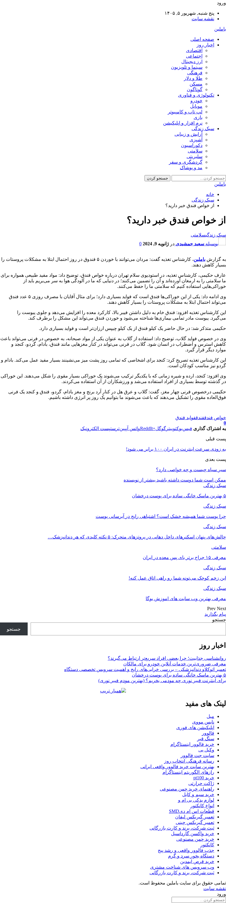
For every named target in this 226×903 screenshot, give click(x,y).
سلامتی (195, 150)
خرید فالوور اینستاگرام (192, 744)
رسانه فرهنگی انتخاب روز (189, 760)
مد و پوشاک (191, 167)
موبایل (196, 106)
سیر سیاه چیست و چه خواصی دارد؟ (191, 469)
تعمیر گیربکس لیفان (194, 816)
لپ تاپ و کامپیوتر (185, 111)
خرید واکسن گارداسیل (192, 833)
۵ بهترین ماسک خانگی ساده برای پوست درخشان (179, 674)
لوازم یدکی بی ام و (196, 800)
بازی (198, 117)
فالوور (208, 733)
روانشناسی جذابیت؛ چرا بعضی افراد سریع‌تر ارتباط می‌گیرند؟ (167, 658)
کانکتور (207, 844)
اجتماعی (194, 55)
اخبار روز (205, 44)
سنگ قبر (205, 738)
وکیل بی (206, 749)
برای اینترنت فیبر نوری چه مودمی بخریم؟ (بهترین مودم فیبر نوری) (162, 680)
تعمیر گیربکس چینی (195, 822)
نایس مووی (203, 721)
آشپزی (196, 139)
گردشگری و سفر (185, 162)
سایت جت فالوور (197, 755)
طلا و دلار (193, 78)
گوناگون (194, 89)
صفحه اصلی (202, 39)
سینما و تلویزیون (186, 67)
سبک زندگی (203, 128)
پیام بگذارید (215, 614)
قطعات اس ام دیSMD (191, 811)
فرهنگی (194, 72)
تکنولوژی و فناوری (196, 95)
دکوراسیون (191, 145)
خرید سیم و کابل (198, 794)
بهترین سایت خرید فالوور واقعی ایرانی (177, 766)
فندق (200, 417)
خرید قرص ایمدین (197, 861)
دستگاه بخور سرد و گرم (191, 855)
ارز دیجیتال (191, 61)
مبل (210, 716)
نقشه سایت (203, 18)
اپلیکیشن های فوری (195, 727)
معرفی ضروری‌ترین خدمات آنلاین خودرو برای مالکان (174, 663)
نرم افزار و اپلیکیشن (182, 122)
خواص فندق (215, 417)
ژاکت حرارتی (201, 783)
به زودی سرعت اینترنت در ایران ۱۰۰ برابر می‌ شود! (176, 449)
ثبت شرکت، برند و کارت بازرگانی (181, 827)
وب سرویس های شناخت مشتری (182, 867)
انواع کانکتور (202, 805)
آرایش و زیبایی (188, 134)
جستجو (219, 619)
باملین (220, 28)
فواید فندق (185, 417)
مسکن (196, 83)
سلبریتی (194, 156)
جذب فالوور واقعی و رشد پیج (186, 850)
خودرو (196, 100)
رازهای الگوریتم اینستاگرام (188, 772)
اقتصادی (194, 50)
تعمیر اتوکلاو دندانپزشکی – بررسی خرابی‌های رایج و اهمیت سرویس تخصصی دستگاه (145, 669)
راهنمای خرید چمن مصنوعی (187, 788)
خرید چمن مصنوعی (195, 839)
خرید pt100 (203, 777)
